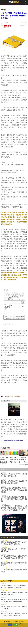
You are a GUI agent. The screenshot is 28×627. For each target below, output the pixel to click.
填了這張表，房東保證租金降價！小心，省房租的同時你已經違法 (13, 460)
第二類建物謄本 (15, 396)
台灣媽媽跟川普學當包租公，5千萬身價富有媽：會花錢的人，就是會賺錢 (23, 460)
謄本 (9, 396)
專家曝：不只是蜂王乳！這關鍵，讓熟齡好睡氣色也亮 (4, 460)
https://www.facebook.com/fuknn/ (13, 440)
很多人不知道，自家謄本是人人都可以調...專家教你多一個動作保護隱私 (14, 15)
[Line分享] (16, 624)
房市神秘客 (6, 27)
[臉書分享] (10, 624)
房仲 (6, 396)
